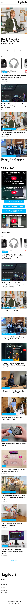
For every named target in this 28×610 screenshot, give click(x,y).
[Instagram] (18, 603)
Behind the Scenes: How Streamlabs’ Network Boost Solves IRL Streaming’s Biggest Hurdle (13, 365)
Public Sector (6, 387)
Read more (3, 46)
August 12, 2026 (5, 163)
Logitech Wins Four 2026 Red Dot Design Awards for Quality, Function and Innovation (14, 77)
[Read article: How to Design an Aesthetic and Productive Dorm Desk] (14, 513)
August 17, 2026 (5, 109)
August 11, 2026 (5, 368)
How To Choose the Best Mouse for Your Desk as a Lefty (10, 41)
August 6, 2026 (5, 421)
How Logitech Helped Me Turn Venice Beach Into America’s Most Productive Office (13, 497)
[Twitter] (15, 603)
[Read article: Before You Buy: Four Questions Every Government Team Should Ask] (14, 380)
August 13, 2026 (5, 136)
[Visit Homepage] (22, 2)
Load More (14, 560)
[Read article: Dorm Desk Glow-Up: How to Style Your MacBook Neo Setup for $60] (14, 459)
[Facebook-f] (12, 603)
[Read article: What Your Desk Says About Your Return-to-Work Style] (14, 406)
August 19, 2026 (5, 81)
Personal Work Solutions (7, 36)
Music (4, 466)
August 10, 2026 (5, 395)
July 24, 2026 (4, 501)
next (20, 50)
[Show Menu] (2, 2)
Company (4, 72)
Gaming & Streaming (8, 359)
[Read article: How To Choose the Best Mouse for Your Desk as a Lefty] (14, 14)
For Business (5, 100)
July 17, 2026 (4, 555)
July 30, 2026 (4, 447)
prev (7, 50)
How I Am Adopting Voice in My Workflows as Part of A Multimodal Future (12, 551)
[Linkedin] (9, 603)
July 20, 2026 (4, 527)
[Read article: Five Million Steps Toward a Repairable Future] (14, 433)
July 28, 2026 (5, 473)
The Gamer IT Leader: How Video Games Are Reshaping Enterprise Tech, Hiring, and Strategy (13, 105)
